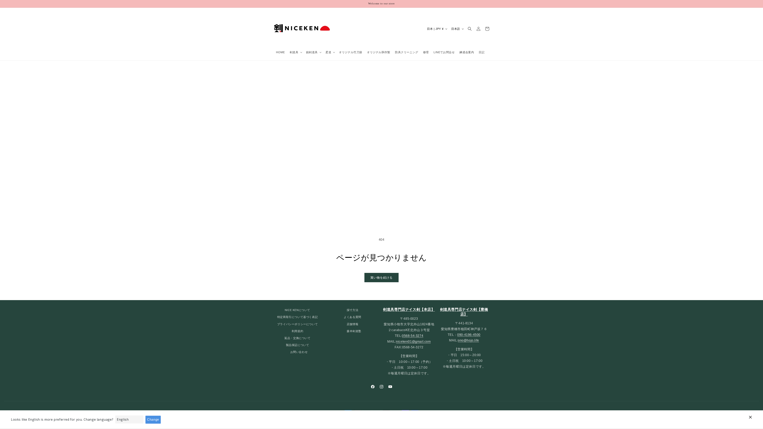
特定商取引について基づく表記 (297, 317)
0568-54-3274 (412, 335)
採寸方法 (352, 310)
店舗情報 (352, 324)
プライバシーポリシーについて (297, 324)
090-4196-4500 (468, 334)
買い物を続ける (381, 277)
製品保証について (297, 345)
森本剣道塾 (354, 331)
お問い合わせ (299, 352)
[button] (295, 52)
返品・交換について (297, 338)
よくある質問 (352, 317)
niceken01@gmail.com (413, 341)
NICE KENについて (297, 310)
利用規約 (297, 331)
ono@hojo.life (468, 340)
